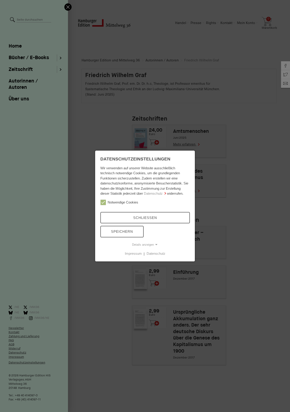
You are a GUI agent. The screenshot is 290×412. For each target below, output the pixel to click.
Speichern (122, 231)
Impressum (133, 253)
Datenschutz (153, 193)
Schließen (145, 217)
